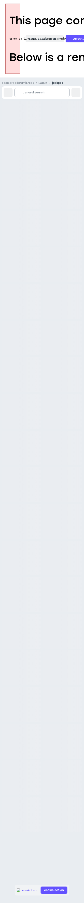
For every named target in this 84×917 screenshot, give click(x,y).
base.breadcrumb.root (18, 82)
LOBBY (43, 82)
